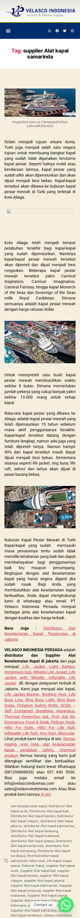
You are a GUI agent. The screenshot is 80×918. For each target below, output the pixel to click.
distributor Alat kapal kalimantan (48, 826)
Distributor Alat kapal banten (33, 816)
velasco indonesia (57, 915)
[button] (8, 30)
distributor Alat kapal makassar (35, 836)
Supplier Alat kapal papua (47, 895)
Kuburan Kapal (33, 865)
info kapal (53, 861)
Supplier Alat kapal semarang (34, 910)
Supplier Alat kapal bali (38, 871)
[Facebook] (57, 30)
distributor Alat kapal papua (32, 841)
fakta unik (36, 861)
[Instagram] (72, 30)
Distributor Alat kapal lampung (34, 831)
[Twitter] (64, 30)
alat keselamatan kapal (29, 806)
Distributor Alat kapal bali (48, 811)
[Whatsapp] (49, 30)
